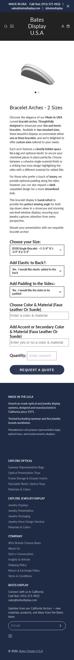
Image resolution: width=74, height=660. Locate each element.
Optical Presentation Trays (24, 472)
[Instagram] (10, 636)
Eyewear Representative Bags (26, 467)
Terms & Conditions (20, 576)
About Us (14, 548)
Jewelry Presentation (21, 510)
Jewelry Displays (18, 505)
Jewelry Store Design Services (26, 521)
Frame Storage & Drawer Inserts (27, 478)
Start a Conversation (20, 554)
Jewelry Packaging (19, 516)
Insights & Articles (19, 559)
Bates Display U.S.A (31, 651)
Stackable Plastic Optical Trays (26, 483)
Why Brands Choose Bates (24, 543)
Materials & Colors (19, 489)
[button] (35, 92)
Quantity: (18, 355)
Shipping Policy (17, 565)
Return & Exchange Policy (24, 570)
